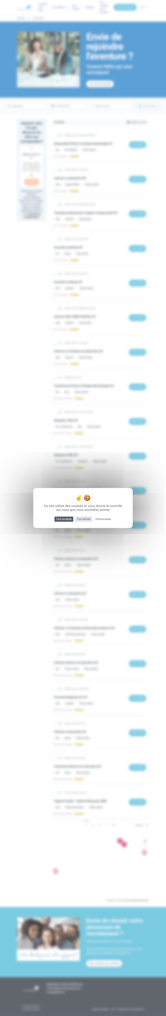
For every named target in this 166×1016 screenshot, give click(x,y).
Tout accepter (64, 519)
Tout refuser (83, 519)
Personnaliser (103, 519)
